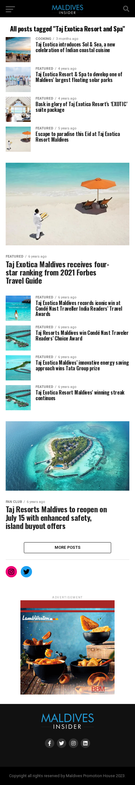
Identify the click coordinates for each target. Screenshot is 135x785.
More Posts (68, 547)
